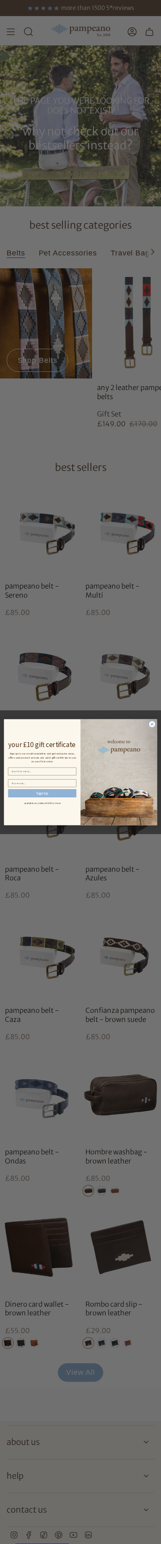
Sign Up (42, 793)
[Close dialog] (152, 724)
